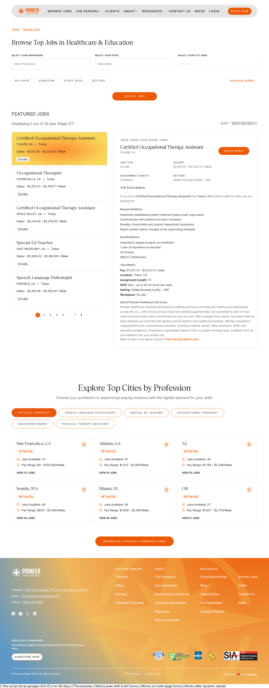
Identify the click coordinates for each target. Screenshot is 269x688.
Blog (203, 585)
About (129, 11)
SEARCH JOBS (134, 96)
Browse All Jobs (134, 541)
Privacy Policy (132, 674)
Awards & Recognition (171, 602)
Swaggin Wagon (212, 611)
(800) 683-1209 (32, 602)
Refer (200, 11)
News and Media (167, 620)
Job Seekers (87, 11)
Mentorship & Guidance (172, 594)
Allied (119, 585)
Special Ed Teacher (146, 412)
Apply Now (240, 11)
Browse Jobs (31, 29)
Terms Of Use (152, 674)
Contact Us (246, 594)
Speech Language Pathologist (90, 412)
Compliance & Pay (213, 576)
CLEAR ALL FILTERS (242, 80)
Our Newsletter (211, 602)
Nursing (121, 594)
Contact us (180, 11)
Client (242, 585)
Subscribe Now (27, 656)
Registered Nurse (32, 423)
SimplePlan (251, 674)
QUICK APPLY (234, 150)
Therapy (121, 576)
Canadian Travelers (129, 602)
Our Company (165, 576)
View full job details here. (182, 339)
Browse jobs (60, 11)
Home (15, 29)
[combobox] (51, 64)
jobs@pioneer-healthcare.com (40, 596)
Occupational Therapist (197, 412)
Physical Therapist (34, 412)
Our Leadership (166, 585)
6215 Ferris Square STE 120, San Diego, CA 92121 (56, 589)
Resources (152, 11)
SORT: (225, 123)
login (214, 11)
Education (162, 611)
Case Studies (209, 594)
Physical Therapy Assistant (85, 423)
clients (112, 11)
